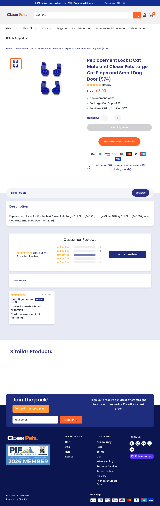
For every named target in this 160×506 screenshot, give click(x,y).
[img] (18, 294)
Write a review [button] (127, 254)
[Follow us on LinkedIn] (132, 449)
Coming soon (119, 127)
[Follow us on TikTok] (149, 443)
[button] (94, 84)
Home (9, 48)
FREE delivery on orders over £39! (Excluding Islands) (65, 3)
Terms (100, 451)
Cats (45, 28)
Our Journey (104, 442)
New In (10, 28)
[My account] (144, 15)
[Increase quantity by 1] (117, 118)
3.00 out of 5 (40, 253)
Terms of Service (107, 466)
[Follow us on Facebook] (132, 443)
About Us (135, 28)
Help (99, 447)
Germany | (110, 3)
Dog (67, 447)
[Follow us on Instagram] (137, 443)
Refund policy (105, 471)
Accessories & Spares (108, 28)
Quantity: (93, 118)
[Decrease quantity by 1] (104, 118)
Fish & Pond (79, 28)
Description (18, 193)
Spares (69, 456)
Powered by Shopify (16, 499)
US (123, 3)
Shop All (28, 28)
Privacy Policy (105, 461)
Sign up (69, 419)
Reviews (140, 193)
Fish (67, 451)
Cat (67, 442)
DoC (99, 456)
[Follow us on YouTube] (143, 443)
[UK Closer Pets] (22, 437)
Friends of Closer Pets (107, 482)
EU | (119, 3)
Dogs (60, 28)
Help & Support (15, 38)
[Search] (137, 15)
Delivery (101, 476)
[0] (151, 15)
